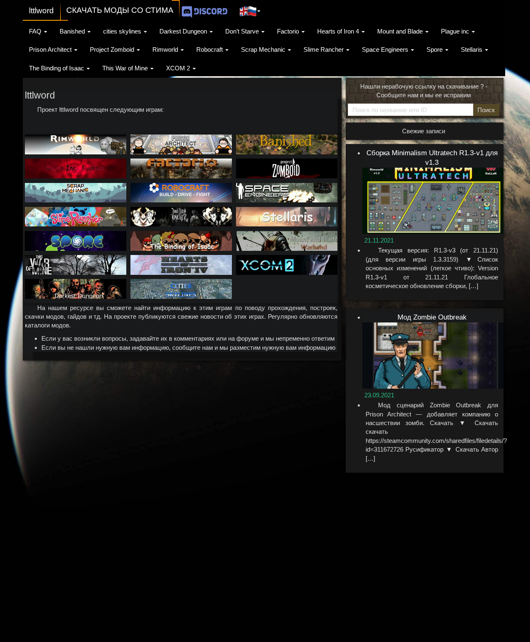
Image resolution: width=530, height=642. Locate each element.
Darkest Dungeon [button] (184, 31)
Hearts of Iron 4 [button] (339, 31)
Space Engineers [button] (386, 49)
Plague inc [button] (456, 31)
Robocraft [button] (210, 49)
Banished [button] (73, 31)
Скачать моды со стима (119, 10)
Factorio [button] (289, 31)
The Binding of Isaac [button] (57, 68)
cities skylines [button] (123, 31)
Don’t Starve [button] (242, 31)
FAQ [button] (36, 31)
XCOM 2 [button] (179, 68)
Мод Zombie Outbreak (432, 317)
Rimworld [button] (166, 49)
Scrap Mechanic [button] (264, 49)
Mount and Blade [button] (400, 31)
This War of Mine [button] (125, 68)
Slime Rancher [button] (324, 49)
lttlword (41, 10)
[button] (250, 10)
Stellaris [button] (472, 49)
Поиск (486, 109)
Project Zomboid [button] (113, 49)
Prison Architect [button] (51, 49)
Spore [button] (435, 49)
